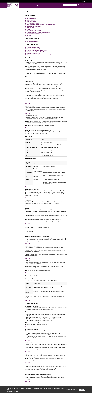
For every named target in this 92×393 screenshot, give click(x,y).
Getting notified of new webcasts (34, 33)
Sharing (28, 29)
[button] (83, 5)
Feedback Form (30, 27)
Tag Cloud (29, 35)
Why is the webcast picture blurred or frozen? (37, 50)
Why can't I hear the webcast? (34, 47)
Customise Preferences (71, 389)
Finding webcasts (31, 20)
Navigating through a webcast (34, 26)
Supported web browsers (32, 41)
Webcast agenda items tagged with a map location (38, 32)
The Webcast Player (31, 18)
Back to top (27, 79)
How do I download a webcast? (34, 30)
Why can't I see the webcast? (33, 48)
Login (84, 1)
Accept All (82, 389)
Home (24, 5)
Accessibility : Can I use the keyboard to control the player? (40, 24)
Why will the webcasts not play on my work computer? (39, 54)
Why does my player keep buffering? (35, 51)
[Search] (78, 5)
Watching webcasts (31, 21)
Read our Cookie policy (12, 391)
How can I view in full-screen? (34, 53)
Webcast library (30, 5)
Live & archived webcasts (33, 23)
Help (37, 5)
